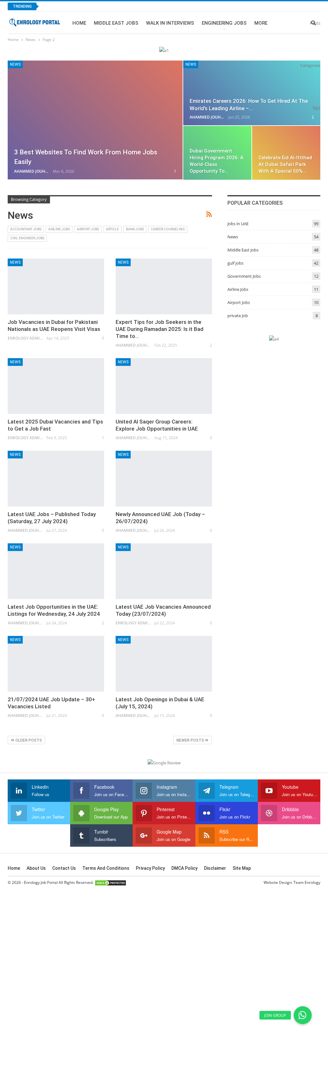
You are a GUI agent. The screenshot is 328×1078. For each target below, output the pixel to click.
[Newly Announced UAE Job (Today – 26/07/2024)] (164, 479)
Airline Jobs (59, 229)
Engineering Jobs (224, 23)
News (15, 64)
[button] (303, 1015)
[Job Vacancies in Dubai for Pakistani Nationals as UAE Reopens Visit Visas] (56, 287)
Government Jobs (244, 276)
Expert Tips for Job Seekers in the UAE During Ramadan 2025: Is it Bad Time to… (159, 329)
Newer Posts (190, 740)
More (260, 23)
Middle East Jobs (116, 23)
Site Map (242, 868)
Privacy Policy (150, 868)
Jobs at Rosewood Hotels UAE (82, 6)
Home (79, 23)
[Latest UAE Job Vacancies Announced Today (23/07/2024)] (164, 571)
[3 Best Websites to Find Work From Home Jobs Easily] (95, 120)
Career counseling (168, 229)
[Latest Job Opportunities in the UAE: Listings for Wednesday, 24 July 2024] (56, 571)
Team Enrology (306, 882)
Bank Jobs (135, 229)
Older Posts (28, 740)
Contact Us (64, 868)
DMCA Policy (184, 868)
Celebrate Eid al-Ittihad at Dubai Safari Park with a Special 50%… (285, 164)
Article (112, 229)
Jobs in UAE (238, 223)
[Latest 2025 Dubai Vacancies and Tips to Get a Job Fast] (56, 386)
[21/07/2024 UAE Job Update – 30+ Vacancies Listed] (56, 664)
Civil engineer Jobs (27, 238)
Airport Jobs (88, 229)
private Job (237, 315)
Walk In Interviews (170, 23)
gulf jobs (235, 263)
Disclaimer (215, 868)
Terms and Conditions (105, 868)
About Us (36, 868)
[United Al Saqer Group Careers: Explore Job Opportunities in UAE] (164, 386)
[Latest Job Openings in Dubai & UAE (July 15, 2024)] (164, 664)
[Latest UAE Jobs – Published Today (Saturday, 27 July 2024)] (56, 479)
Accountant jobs (25, 229)
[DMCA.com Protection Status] (110, 882)
